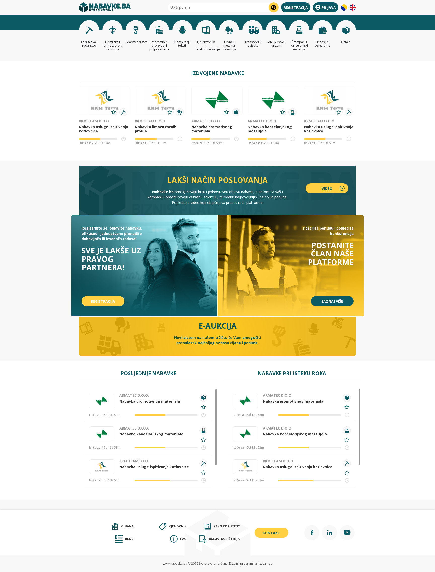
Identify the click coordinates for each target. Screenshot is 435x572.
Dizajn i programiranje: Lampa (250, 563)
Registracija (296, 7)
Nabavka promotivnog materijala (211, 128)
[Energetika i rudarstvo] (123, 112)
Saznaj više (332, 301)
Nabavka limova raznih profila (155, 128)
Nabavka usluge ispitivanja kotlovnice (103, 128)
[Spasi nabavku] (113, 112)
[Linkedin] (329, 532)
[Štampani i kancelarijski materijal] (292, 112)
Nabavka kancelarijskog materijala (270, 128)
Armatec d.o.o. (206, 121)
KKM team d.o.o (94, 121)
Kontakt (271, 532)
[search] (274, 7)
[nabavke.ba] (105, 7)
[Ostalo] (236, 112)
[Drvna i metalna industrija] (180, 112)
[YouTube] (347, 532)
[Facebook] (311, 532)
